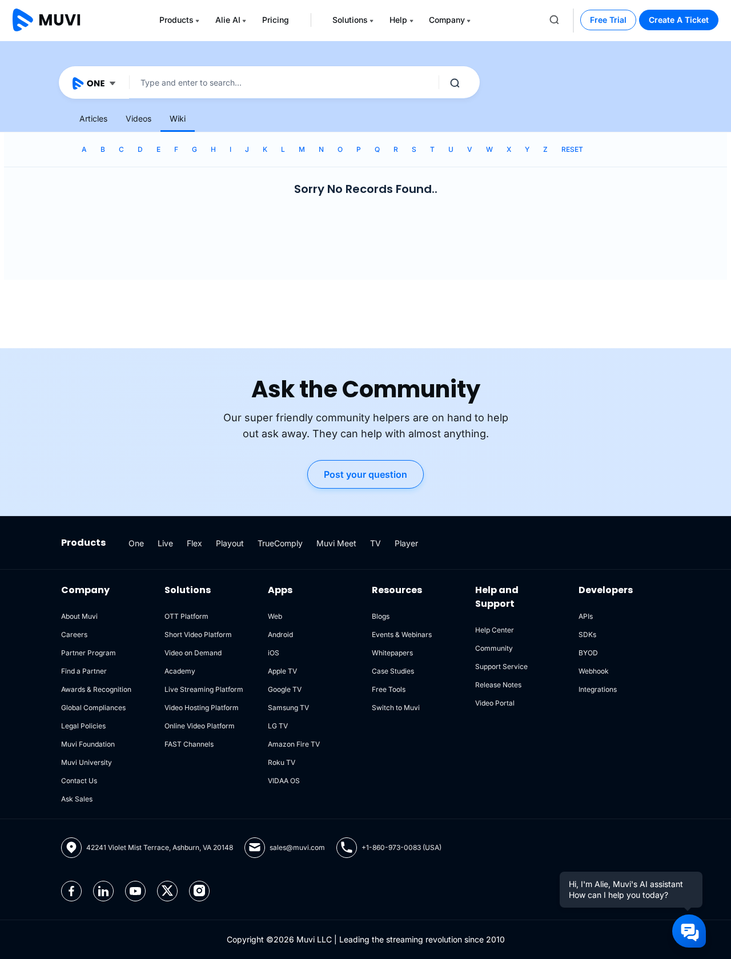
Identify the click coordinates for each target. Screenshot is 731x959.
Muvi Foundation (88, 744)
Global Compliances (93, 707)
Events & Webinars (402, 634)
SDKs (587, 634)
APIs (586, 616)
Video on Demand (193, 652)
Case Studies (393, 671)
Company (447, 20)
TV (375, 543)
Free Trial (608, 20)
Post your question (365, 474)
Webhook (594, 671)
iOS (273, 652)
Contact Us (79, 780)
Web (275, 616)
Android (280, 634)
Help (398, 20)
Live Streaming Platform (203, 689)
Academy (179, 671)
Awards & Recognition (96, 689)
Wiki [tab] (178, 118)
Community (494, 648)
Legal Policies (83, 726)
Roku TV (281, 762)
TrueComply (280, 543)
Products (176, 20)
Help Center (494, 630)
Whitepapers (392, 652)
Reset (572, 149)
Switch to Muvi (396, 707)
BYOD (588, 652)
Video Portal (495, 703)
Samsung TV (288, 707)
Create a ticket (679, 20)
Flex (194, 543)
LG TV (278, 726)
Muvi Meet (336, 543)
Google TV (285, 689)
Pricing (275, 20)
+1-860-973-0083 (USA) (401, 847)
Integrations (598, 689)
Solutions (350, 20)
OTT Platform (186, 616)
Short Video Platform (198, 634)
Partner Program (88, 652)
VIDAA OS (284, 780)
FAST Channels (189, 744)
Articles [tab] (93, 118)
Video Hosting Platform (201, 707)
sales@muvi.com (297, 847)
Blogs (380, 616)
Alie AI (227, 20)
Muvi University (86, 762)
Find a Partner (84, 671)
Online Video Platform (199, 726)
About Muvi (79, 616)
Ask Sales (77, 799)
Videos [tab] (138, 118)
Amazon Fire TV (294, 744)
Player (406, 543)
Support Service (501, 666)
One (136, 543)
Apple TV (282, 671)
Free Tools (388, 689)
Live (165, 543)
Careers (74, 634)
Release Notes (498, 684)
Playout (230, 543)
